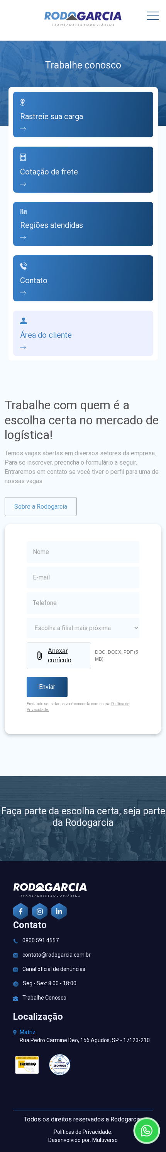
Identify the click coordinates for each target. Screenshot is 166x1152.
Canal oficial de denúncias (53, 969)
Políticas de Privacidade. (83, 1132)
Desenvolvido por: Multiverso (83, 1140)
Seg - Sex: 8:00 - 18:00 (49, 983)
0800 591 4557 (40, 940)
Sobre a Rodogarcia (40, 506)
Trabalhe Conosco (43, 998)
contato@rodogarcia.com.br (56, 955)
